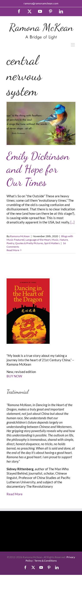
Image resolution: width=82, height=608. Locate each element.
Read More (13, 250)
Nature (64, 239)
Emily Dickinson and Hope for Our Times (38, 169)
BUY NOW (14, 376)
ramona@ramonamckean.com (41, 3)
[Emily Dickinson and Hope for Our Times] (41, 123)
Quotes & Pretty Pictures (29, 243)
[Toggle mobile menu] (73, 45)
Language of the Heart (38, 239)
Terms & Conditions (45, 560)
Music (55, 239)
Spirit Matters (52, 243)
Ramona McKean (20, 236)
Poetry (10, 243)
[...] (72, 222)
